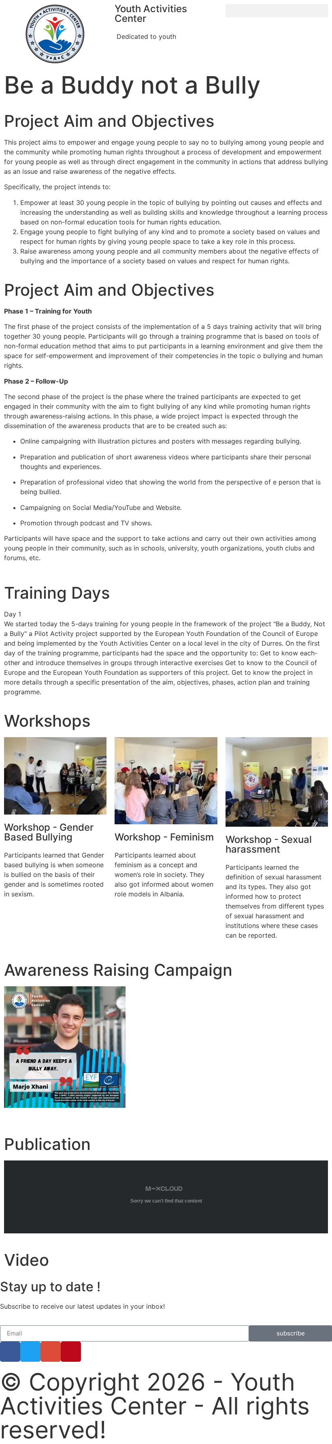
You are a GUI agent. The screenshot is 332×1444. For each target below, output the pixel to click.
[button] (277, 10)
